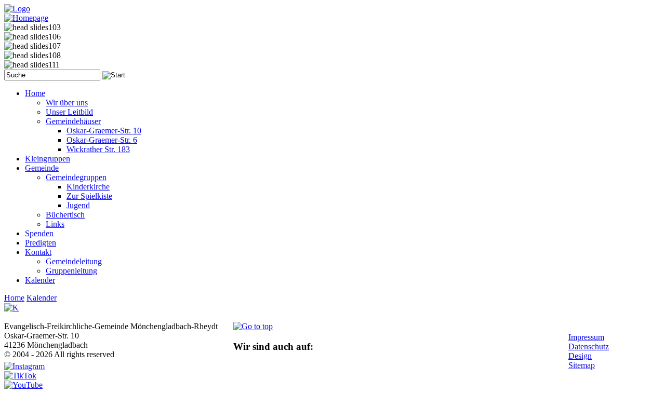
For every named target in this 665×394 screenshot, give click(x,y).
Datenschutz (588, 346)
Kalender (41, 297)
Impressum (586, 337)
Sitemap (581, 365)
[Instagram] (24, 366)
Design (580, 355)
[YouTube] (23, 385)
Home (14, 297)
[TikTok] (20, 375)
